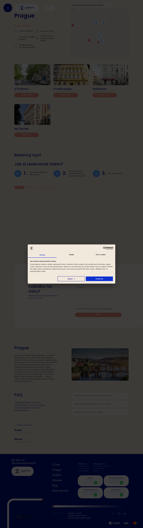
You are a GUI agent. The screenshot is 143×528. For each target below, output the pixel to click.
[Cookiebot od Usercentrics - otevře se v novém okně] (104, 248)
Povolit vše (99, 279)
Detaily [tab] (71, 254)
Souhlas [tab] (42, 255)
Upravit (70, 279)
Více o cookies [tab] (101, 254)
